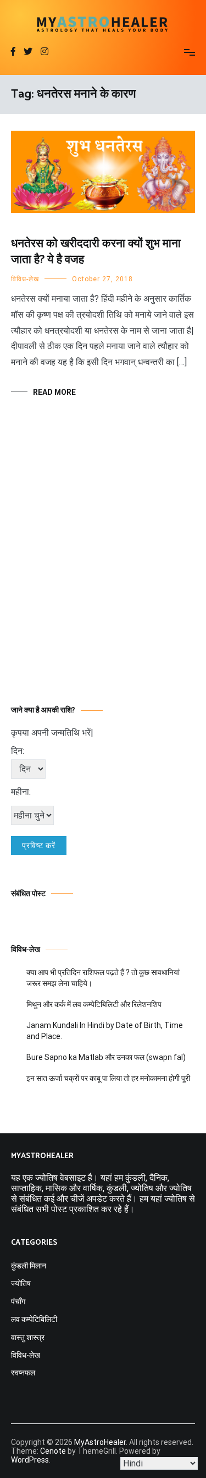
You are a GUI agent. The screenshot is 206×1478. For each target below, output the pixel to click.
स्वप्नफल (23, 1372)
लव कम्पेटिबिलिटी (34, 1319)
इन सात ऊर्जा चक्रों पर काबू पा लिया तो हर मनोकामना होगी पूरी (108, 1078)
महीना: (21, 791)
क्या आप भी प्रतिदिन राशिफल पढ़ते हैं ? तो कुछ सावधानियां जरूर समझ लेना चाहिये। (103, 978)
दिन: (17, 751)
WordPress (30, 1459)
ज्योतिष (21, 1283)
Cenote (53, 1451)
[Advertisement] (103, 567)
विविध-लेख (25, 279)
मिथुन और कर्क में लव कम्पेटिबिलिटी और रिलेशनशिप (94, 1004)
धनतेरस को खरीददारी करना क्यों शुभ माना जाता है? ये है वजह (96, 251)
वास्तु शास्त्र (27, 1337)
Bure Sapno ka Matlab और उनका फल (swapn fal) (106, 1057)
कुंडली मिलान (28, 1265)
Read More (54, 392)
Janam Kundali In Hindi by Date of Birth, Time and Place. (104, 1031)
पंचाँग (18, 1301)
